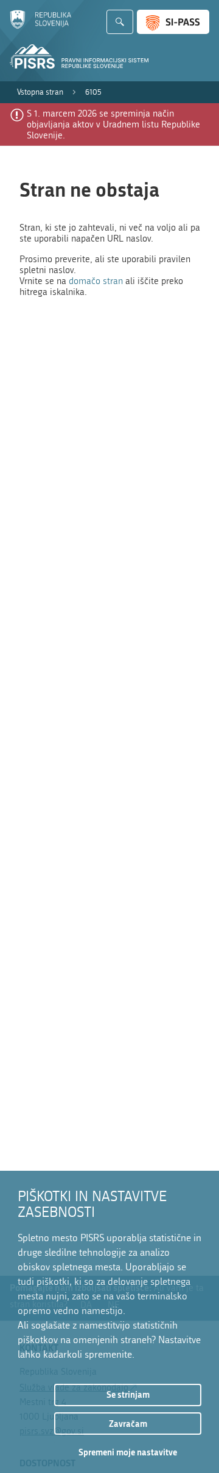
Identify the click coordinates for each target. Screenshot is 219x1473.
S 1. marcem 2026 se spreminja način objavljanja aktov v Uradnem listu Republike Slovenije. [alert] (113, 124)
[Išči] (119, 22)
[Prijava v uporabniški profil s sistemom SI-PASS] (173, 22)
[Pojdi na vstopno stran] (40, 26)
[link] (40, 92)
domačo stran (96, 281)
